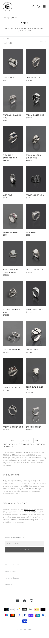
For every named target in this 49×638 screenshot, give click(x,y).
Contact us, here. (12, 565)
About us (9, 585)
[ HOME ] (6, 18)
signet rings (31, 481)
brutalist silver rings (10, 486)
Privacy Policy (10, 571)
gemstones (18, 491)
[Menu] (44, 6)
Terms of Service (12, 578)
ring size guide (29, 509)
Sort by (6, 39)
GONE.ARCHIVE (27, 629)
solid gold (19, 489)
